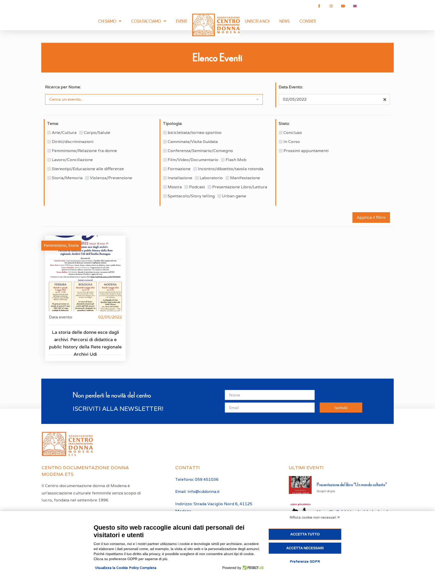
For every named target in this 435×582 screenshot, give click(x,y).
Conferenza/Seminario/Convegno (200, 151)
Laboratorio (211, 178)
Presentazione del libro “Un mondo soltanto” (352, 484)
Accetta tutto (305, 534)
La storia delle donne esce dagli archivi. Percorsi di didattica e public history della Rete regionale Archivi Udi (85, 343)
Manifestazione (245, 178)
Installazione (180, 178)
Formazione (179, 169)
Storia (73, 245)
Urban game (234, 196)
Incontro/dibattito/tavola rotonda (230, 169)
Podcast (197, 187)
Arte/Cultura (64, 133)
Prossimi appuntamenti (306, 151)
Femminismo (55, 245)
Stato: (284, 124)
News (284, 21)
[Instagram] (331, 6)
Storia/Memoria (67, 178)
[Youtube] (343, 6)
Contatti (308, 21)
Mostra (175, 187)
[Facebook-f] (319, 6)
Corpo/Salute (97, 133)
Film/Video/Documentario (193, 160)
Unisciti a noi (257, 21)
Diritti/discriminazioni (72, 142)
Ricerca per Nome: (63, 87)
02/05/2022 (110, 317)
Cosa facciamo (146, 21)
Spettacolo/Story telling (191, 196)
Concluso (292, 133)
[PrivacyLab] (252, 567)
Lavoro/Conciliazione (72, 160)
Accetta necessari (305, 548)
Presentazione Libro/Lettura (239, 187)
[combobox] (154, 99)
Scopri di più (326, 491)
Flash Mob (236, 160)
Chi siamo (107, 21)
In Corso (291, 142)
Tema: (53, 124)
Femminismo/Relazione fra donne (84, 151)
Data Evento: (291, 87)
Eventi (181, 21)
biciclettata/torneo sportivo (195, 133)
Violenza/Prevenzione (111, 178)
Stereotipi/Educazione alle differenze (88, 169)
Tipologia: (172, 124)
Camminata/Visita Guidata (193, 142)
